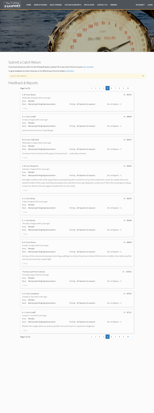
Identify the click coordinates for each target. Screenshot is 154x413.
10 (128, 88)
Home (28, 5)
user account (88, 67)
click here (70, 71)
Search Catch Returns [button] (18, 76)
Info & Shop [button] (89, 5)
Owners (113, 5)
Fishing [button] (40, 5)
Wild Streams (56, 5)
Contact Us (102, 5)
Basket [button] (140, 5)
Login (150, 5)
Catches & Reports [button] (73, 5)
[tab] (77, 76)
